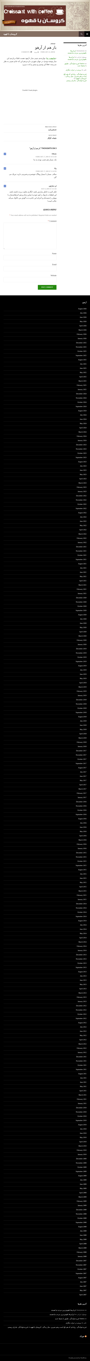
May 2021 (83, 576)
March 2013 (82, 993)
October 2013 (81, 963)
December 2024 (81, 394)
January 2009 (82, 1205)
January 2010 (82, 1154)
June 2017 (83, 776)
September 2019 (81, 661)
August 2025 (82, 360)
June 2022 (83, 521)
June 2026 (83, 317)
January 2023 (82, 491)
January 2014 (82, 950)
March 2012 (82, 1044)
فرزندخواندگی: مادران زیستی (76, 80)
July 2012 (83, 1027)
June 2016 (83, 827)
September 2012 (81, 1018)
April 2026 (82, 326)
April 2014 (82, 938)
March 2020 (82, 636)
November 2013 (81, 959)
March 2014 (82, 942)
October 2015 (81, 861)
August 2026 (82, 309)
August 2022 (82, 513)
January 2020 (82, 644)
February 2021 (81, 589)
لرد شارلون (52, 186)
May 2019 (83, 678)
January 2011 (82, 1103)
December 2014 (81, 904)
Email (54, 264)
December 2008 (81, 1210)
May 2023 (83, 474)
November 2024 (81, 398)
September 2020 (81, 610)
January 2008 (82, 1256)
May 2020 (83, 627)
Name (54, 254)
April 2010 (82, 1142)
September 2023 (81, 457)
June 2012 (83, 1031)
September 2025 (81, 355)
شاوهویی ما (51, 58)
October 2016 (81, 810)
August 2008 (82, 1227)
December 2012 (81, 1006)
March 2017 (82, 789)
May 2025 (83, 372)
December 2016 (81, 802)
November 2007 (81, 1265)
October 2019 (81, 657)
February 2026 (81, 334)
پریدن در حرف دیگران (73, 70)
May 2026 (83, 321)
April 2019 (82, 683)
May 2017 (83, 780)
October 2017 (81, 759)
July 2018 (83, 721)
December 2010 (81, 1108)
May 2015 (83, 882)
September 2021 (81, 559)
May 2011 (83, 1086)
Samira (82, 63)
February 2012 (81, 1048)
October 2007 (81, 1269)
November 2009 (81, 1163)
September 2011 (81, 1069)
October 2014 (81, 912)
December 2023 (81, 445)
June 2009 (83, 1184)
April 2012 (82, 1040)
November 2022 (81, 500)
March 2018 (82, 738)
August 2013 (82, 972)
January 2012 (82, 1052)
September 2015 (81, 865)
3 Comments (25, 52)
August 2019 (82, 666)
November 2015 (81, 857)
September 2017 (81, 763)
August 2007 (82, 1278)
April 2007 (82, 1295)
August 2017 (82, 768)
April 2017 (82, 785)
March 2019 (82, 687)
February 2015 (81, 895)
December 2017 (81, 751)
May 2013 (83, 984)
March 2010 (82, 1146)
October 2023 (81, 453)
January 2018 (82, 746)
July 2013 (83, 976)
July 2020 (83, 619)
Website (53, 275)
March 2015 (82, 891)
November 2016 (81, 806)
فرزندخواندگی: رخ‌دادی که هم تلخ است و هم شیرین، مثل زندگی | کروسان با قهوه (75, 76)
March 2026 (82, 330)
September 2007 (81, 1273)
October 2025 (81, 351)
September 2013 (81, 967)
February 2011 (81, 1099)
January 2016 (82, 848)
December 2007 (81, 1261)
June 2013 (83, 980)
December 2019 (81, 649)
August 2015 (82, 870)
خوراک (82, 1336)
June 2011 (83, 1082)
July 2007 (83, 1282)
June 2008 (83, 1235)
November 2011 (81, 1061)
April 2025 (82, 377)
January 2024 (82, 440)
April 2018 (82, 734)
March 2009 (82, 1197)
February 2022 (81, 538)
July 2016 (83, 823)
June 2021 (83, 572)
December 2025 (81, 343)
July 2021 (83, 568)
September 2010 (81, 1120)
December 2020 (81, 598)
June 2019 (83, 674)
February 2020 (81, 640)
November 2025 (81, 347)
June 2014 (83, 929)
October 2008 (81, 1218)
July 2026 (83, 313)
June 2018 (83, 725)
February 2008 (81, 1252)
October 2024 (81, 402)
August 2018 (82, 717)
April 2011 (82, 1091)
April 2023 (82, 479)
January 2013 (82, 1001)
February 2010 (81, 1150)
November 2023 (81, 449)
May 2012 (83, 1035)
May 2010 (83, 1137)
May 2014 (83, 933)
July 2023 (83, 466)
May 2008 (83, 1239)
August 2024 (82, 411)
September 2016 (81, 814)
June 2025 (83, 368)
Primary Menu (87, 34)
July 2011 (83, 1078)
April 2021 (82, 581)
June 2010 (83, 1133)
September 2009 (81, 1171)
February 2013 (81, 997)
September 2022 (81, 508)
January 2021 (82, 593)
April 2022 (82, 530)
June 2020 (83, 623)
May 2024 (83, 423)
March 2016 (82, 840)
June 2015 (83, 878)
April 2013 (82, 989)
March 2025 (82, 381)
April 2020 (82, 632)
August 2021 (82, 564)
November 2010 (81, 1112)
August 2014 (82, 921)
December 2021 (81, 547)
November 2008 (81, 1214)
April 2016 (82, 836)
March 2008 (82, 1248)
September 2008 (81, 1222)
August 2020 (82, 615)
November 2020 (81, 602)
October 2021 (81, 555)
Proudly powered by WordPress (77, 1358)
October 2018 (81, 708)
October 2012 (81, 1014)
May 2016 (83, 831)
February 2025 (81, 385)
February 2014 (81, 946)
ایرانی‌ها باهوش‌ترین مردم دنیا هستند (63, 1310)
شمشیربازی (50, 128)
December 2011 (81, 1057)
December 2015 (81, 853)
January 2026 (82, 338)
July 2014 (83, 925)
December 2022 (81, 496)
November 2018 (81, 704)
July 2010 (83, 1129)
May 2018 (83, 729)
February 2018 (81, 742)
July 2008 (83, 1231)
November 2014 (81, 908)
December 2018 (81, 700)
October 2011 (82, 1065)
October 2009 (81, 1167)
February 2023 (81, 487)
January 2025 (82, 389)
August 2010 (82, 1125)
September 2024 (81, 406)
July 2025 (83, 364)
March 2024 (82, 432)
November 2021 (81, 551)
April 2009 (82, 1193)
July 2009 (83, 1180)
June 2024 (83, 419)
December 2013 (81, 955)
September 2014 (81, 916)
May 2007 (83, 1290)
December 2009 (81, 1159)
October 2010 (81, 1116)
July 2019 (83, 670)
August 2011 (82, 1074)
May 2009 (83, 1188)
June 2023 (83, 470)
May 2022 (83, 525)
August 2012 (82, 1023)
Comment (52, 221)
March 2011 (82, 1095)
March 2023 (82, 483)
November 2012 (81, 1010)
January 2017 (82, 797)
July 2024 (83, 415)
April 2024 (82, 428)
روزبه (35, 52)
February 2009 (81, 1201)
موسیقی (52, 43)
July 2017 (83, 772)
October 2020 (81, 606)
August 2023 (82, 462)
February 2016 (81, 844)
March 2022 (82, 534)
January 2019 (82, 695)
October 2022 (81, 504)
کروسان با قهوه (10, 34)
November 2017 (81, 755)
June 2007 (83, 1286)
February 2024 (81, 436)
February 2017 (81, 793)
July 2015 (83, 874)
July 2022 (83, 517)
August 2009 (82, 1176)
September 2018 (81, 712)
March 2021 (82, 585)
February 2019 (81, 691)
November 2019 (81, 653)
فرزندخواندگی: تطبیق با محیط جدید (67, 1319)
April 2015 (82, 887)
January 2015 (82, 899)
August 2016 (82, 819)
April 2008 (82, 1244)
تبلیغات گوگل (51, 137)
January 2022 (82, 542)
